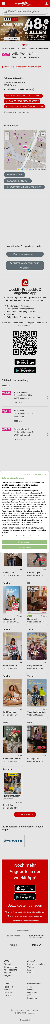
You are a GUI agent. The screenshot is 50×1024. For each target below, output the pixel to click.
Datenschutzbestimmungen (35, 474)
